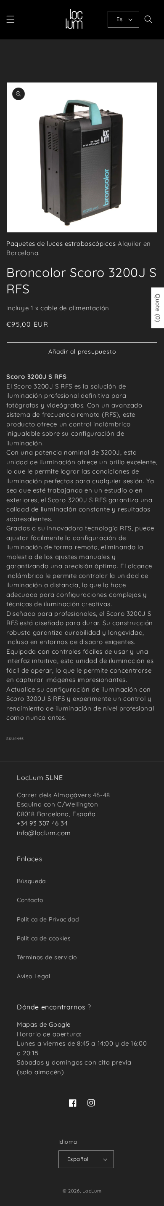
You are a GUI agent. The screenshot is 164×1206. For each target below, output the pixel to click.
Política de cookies (44, 938)
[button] (10, 19)
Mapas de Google (44, 1024)
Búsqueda (31, 881)
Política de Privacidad (48, 919)
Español (78, 1158)
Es (119, 19)
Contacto (30, 900)
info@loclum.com (44, 833)
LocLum (91, 1191)
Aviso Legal (33, 976)
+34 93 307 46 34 (42, 823)
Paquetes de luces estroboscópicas (61, 244)
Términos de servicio (47, 957)
